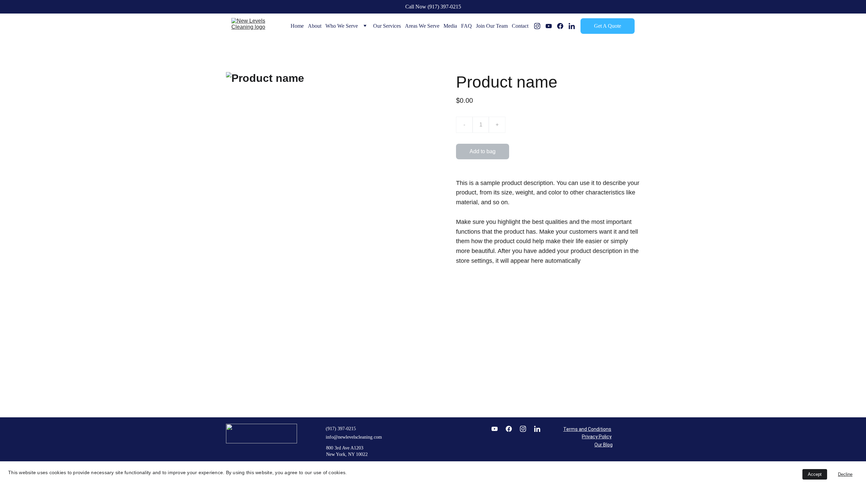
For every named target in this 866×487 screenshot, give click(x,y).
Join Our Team (492, 26)
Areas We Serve (422, 26)
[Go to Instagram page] (540, 26)
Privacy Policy (597, 436)
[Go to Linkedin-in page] (572, 26)
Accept (815, 474)
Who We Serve (341, 26)
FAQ (466, 26)
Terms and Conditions (587, 429)
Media (450, 26)
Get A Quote (607, 26)
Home (297, 26)
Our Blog (603, 444)
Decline (845, 474)
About (314, 26)
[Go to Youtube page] (551, 26)
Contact (520, 26)
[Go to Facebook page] (563, 26)
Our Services (387, 26)
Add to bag (483, 151)
